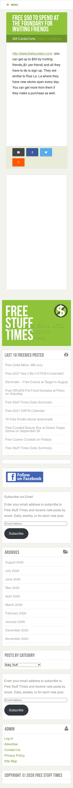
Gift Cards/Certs (23, 38)
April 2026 (12, 596)
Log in (8, 738)
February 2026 (15, 613)
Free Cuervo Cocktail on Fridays (28, 439)
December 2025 (16, 630)
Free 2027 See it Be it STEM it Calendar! (34, 373)
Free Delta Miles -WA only (24, 365)
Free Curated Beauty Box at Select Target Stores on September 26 (35, 429)
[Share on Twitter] (46, 152)
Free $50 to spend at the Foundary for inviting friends (35, 23)
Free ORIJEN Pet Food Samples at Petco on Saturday (35, 392)
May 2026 (12, 587)
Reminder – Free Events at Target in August (36, 382)
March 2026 (13, 604)
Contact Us (12, 749)
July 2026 (12, 570)
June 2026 (12, 579)
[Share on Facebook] (32, 152)
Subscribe (16, 533)
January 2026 (15, 621)
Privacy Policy (14, 755)
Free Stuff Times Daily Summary (28, 402)
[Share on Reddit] (18, 162)
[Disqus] (36, 231)
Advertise (11, 744)
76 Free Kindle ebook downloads (29, 419)
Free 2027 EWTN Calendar (25, 410)
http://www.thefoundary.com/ (32, 53)
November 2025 (16, 638)
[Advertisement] (36, 118)
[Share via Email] (18, 152)
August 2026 (14, 562)
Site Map (10, 761)
